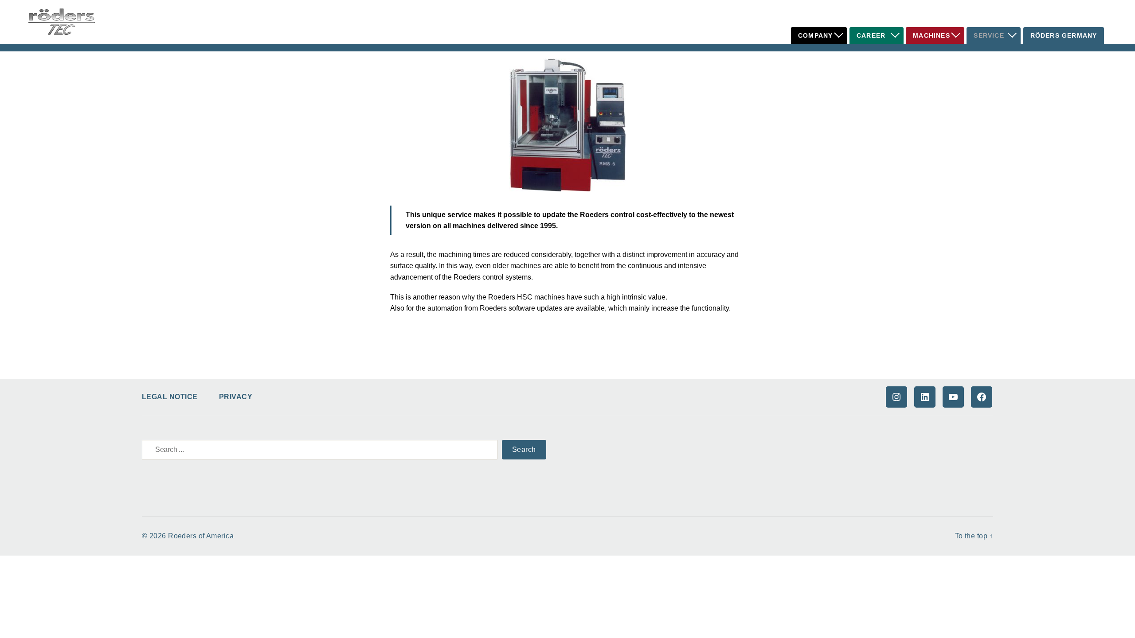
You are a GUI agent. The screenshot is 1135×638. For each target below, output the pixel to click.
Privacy (235, 397)
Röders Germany (1063, 35)
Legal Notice (170, 397)
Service (989, 35)
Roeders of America (201, 536)
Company (815, 35)
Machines (931, 35)
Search (524, 449)
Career (871, 35)
